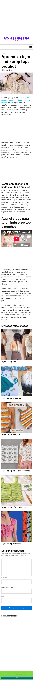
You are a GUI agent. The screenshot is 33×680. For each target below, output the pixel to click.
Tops (3, 53)
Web (2, 596)
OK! (17, 678)
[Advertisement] (16, 16)
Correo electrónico (9, 587)
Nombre (4, 578)
